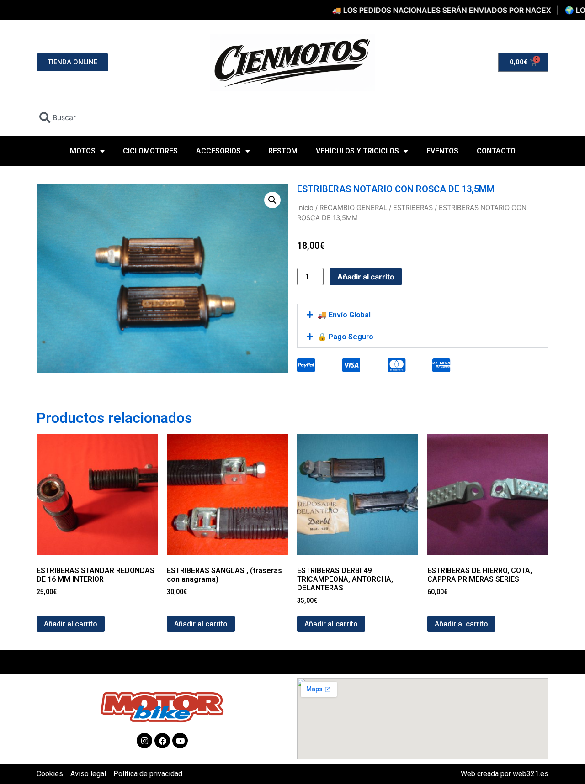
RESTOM (283, 151)
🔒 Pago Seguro (345, 336)
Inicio (305, 208)
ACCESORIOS (218, 151)
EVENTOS (442, 151)
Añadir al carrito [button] (70, 624)
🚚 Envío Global (344, 314)
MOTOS (83, 151)
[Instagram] (144, 740)
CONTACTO (496, 151)
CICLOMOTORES (150, 151)
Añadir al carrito (365, 276)
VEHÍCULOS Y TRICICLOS (357, 151)
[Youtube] (180, 740)
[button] (272, 200)
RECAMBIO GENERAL (353, 208)
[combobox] (292, 117)
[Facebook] (162, 740)
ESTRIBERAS (413, 208)
